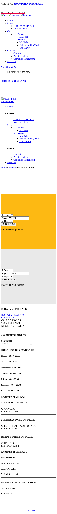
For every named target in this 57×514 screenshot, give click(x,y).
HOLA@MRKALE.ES (12, 315)
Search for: (6, 340)
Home (4, 167)
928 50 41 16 (7, 317)
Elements (12, 167)
